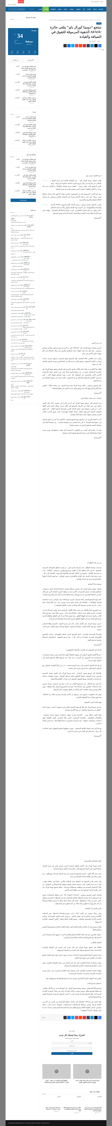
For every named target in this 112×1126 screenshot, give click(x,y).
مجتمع (59, 9)
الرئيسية (100, 9)
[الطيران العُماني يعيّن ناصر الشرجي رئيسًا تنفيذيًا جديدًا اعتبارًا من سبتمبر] (15, 84)
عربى (94, 20)
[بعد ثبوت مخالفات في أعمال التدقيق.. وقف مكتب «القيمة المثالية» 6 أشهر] (15, 100)
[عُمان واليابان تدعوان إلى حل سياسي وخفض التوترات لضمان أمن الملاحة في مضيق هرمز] (15, 69)
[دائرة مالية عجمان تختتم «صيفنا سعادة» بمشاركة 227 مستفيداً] (51, 1101)
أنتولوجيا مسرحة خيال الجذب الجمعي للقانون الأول (22, 394)
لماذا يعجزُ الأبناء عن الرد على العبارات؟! (19, 260)
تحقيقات (78, 9)
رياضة (65, 9)
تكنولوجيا (53, 9)
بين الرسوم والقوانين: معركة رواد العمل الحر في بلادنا (23, 288)
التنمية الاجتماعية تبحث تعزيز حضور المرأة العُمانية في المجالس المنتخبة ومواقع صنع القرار (92, 1109)
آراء (84, 9)
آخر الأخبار (15, 60)
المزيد (40, 9)
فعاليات (46, 9)
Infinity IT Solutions (36, 1123)
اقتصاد (89, 9)
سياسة (95, 9)
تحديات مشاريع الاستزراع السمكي (18, 222)
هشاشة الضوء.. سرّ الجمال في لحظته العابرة (20, 316)
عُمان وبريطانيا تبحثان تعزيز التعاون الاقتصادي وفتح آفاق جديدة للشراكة (29, 91)
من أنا (12, 400)
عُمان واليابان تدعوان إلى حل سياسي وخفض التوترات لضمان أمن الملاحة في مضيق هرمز (28, 68)
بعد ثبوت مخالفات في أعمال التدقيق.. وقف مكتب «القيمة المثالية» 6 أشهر (29, 99)
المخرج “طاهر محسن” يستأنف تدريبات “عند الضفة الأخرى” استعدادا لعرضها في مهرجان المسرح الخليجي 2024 (23, 358)
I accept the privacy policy (72, 1050)
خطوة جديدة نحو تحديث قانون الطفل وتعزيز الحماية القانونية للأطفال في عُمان (72, 1109)
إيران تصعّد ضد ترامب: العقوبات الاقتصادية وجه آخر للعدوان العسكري (29, 76)
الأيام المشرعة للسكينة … (16, 266)
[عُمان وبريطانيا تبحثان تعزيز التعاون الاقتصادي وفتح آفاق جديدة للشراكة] (15, 92)
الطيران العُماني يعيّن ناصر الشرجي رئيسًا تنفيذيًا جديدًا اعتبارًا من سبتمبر (29, 84)
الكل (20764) (23, 200)
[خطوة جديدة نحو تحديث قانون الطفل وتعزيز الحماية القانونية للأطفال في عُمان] (72, 1101)
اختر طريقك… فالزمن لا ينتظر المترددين (20, 322)
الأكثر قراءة (30, 60)
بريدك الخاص (72, 1046)
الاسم (72, 1041)
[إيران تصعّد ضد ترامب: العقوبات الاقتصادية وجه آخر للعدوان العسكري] (15, 76)
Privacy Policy (45, 1123)
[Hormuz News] (11, 5)
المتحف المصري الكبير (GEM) (17, 310)
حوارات (72, 9)
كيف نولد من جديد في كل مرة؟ (18, 343)
